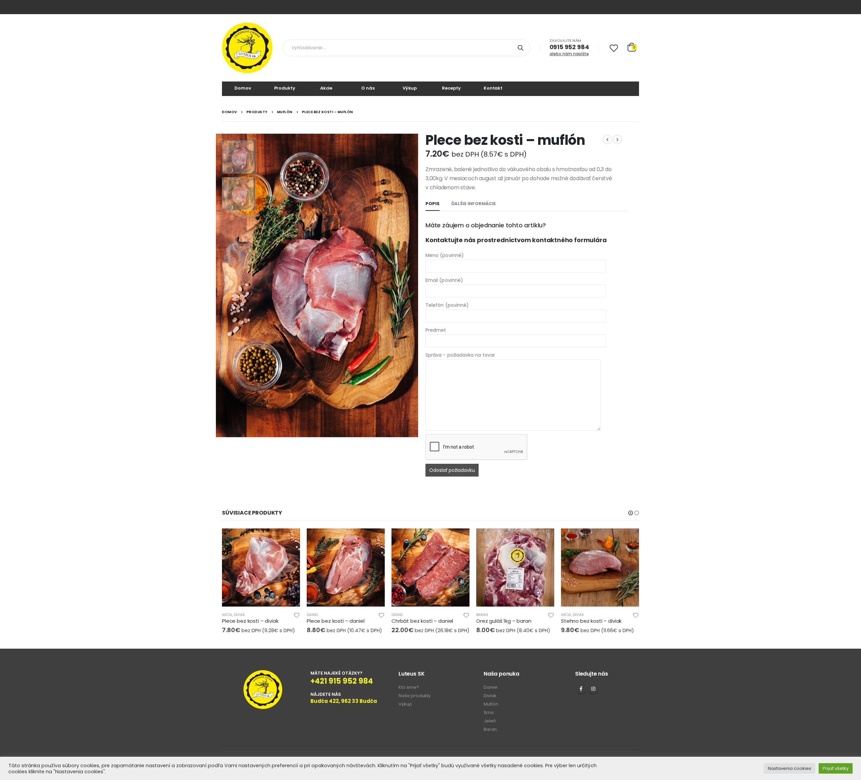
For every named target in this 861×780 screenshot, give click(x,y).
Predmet (435, 330)
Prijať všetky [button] (836, 768)
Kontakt (493, 88)
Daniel (313, 614)
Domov (242, 88)
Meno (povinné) (444, 255)
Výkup (410, 88)
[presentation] (217, 286)
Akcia (227, 614)
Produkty (284, 88)
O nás (367, 88)
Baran (482, 614)
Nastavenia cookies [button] (789, 768)
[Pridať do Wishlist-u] (296, 615)
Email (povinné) (444, 280)
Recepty (451, 88)
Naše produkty (414, 695)
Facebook (581, 689)
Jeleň (490, 721)
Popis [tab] (432, 203)
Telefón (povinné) (447, 305)
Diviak (239, 614)
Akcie (326, 88)
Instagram (593, 689)
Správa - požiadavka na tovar (460, 355)
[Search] (522, 48)
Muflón (491, 704)
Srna (489, 712)
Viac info (289, 539)
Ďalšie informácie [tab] (473, 203)
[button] (631, 513)
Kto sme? (409, 687)
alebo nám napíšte (569, 54)
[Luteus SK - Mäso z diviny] (247, 48)
